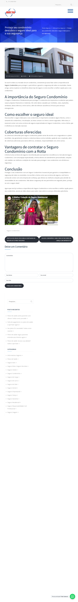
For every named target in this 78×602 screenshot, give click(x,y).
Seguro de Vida (12, 384)
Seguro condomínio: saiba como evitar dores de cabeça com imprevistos (56, 239)
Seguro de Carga (12, 377)
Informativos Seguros (37, 76)
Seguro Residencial (13, 402)
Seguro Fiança (12, 395)
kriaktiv (25, 76)
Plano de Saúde (12, 359)
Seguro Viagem (12, 412)
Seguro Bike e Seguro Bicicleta (17, 366)
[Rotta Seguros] (10, 13)
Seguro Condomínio (13, 231)
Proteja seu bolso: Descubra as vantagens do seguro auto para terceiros (21, 239)
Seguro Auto (11, 363)
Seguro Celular (12, 370)
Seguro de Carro (12, 381)
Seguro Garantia (12, 399)
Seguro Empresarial (13, 391)
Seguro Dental (12, 388)
